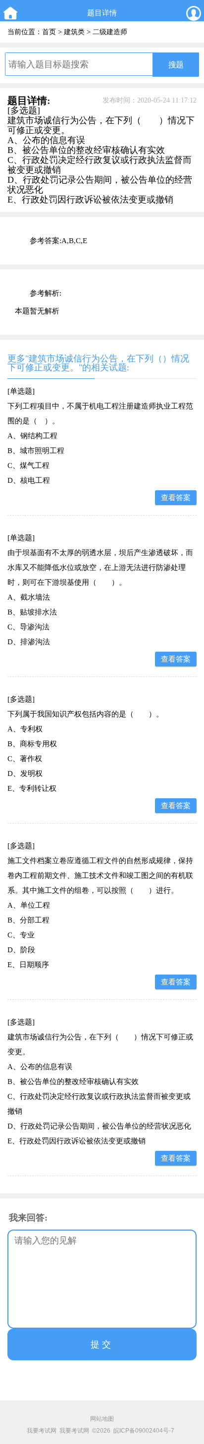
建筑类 (74, 32)
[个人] (194, 13)
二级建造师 (110, 32)
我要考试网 (41, 1430)
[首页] (10, 13)
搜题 (175, 64)
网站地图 (102, 1418)
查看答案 (176, 498)
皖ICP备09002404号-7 (143, 1430)
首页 (49, 32)
